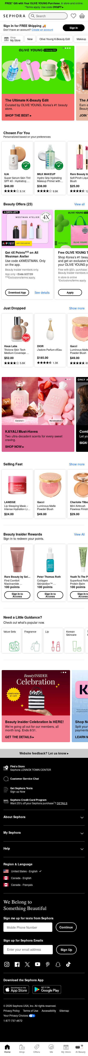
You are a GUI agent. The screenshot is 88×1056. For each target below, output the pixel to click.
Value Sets (9, 631)
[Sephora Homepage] (14, 16)
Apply (70, 292)
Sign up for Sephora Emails (23, 940)
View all (79, 204)
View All (79, 534)
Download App (17, 292)
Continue (66, 927)
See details (42, 292)
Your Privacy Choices (15, 1015)
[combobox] (48, 16)
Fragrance (30, 631)
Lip (47, 631)
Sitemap (64, 1010)
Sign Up (66, 949)
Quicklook (11, 157)
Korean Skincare (71, 633)
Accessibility (49, 1010)
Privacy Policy (11, 1010)
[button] (17, 572)
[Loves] (73, 16)
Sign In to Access (17, 595)
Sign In (74, 28)
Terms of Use (30, 1010)
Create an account (42, 29)
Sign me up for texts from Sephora (28, 918)
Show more (77, 308)
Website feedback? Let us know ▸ (44, 753)
